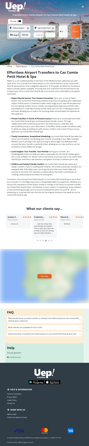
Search (75, 31)
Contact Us (11, 403)
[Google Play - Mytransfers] (36, 382)
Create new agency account (17, 417)
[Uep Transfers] (15, 7)
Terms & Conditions (14, 394)
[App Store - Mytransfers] (52, 382)
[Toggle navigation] (82, 7)
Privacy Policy (12, 397)
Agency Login (12, 414)
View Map (44, 276)
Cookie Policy (11, 400)
